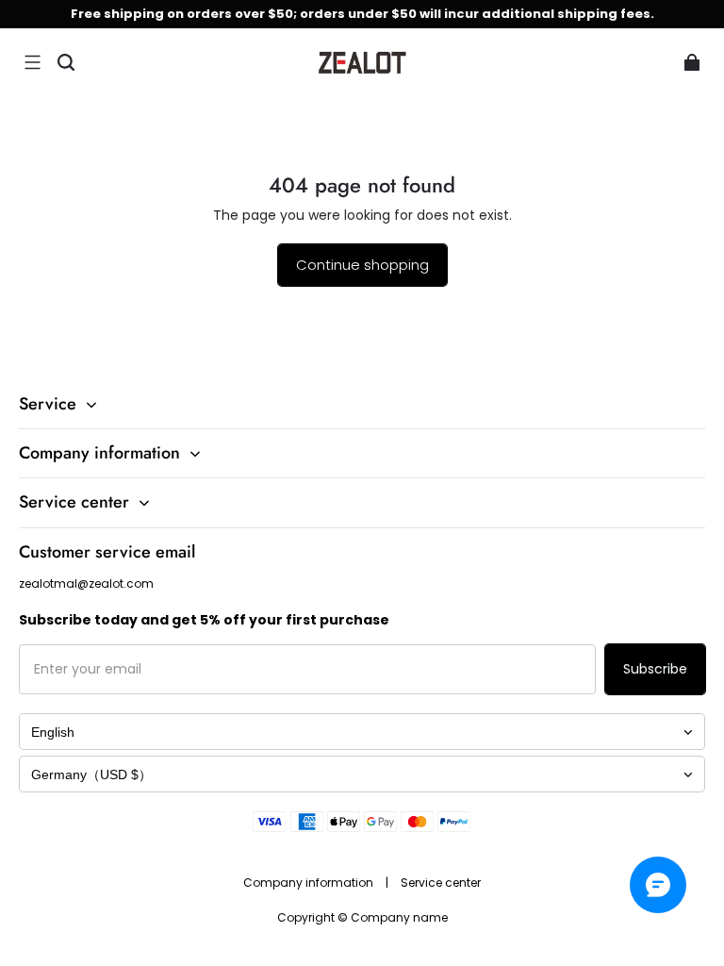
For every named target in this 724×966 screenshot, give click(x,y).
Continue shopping (362, 265)
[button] (32, 62)
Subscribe (655, 668)
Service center (441, 882)
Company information (309, 882)
